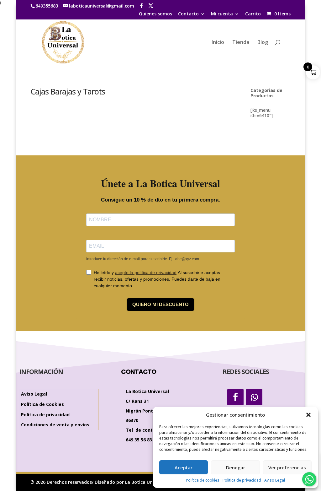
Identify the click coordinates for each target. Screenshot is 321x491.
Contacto (188, 14)
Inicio (218, 43)
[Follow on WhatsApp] (254, 397)
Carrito (253, 14)
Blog (262, 43)
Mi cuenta (222, 14)
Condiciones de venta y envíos (55, 425)
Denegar (235, 467)
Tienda (240, 43)
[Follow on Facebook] (235, 397)
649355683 (46, 6)
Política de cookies (202, 480)
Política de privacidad (242, 480)
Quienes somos (155, 14)
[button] (308, 415)
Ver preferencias (287, 467)
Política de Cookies (42, 404)
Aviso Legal (274, 480)
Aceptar (183, 467)
